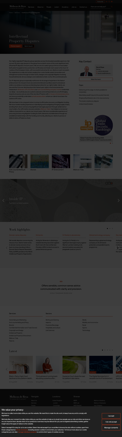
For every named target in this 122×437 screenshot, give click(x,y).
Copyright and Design (16, 330)
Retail (84, 325)
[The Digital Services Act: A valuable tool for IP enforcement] (101, 365)
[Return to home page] (17, 7)
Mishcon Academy (99, 400)
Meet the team (96, 79)
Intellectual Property (15, 333)
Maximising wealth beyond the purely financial (94, 95)
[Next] (117, 248)
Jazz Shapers (98, 405)
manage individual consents (27, 432)
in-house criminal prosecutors (59, 94)
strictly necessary (22, 430)
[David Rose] (87, 70)
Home (11, 13)
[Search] (112, 7)
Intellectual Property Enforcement (20, 335)
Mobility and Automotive (90, 322)
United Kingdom (57, 400)
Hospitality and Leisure (53, 328)
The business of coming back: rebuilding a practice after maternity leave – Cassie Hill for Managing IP (47, 379)
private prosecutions (39, 96)
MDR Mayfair (77, 405)
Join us (74, 7)
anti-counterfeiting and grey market (49, 89)
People (49, 7)
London (55, 403)
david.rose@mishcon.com (104, 73)
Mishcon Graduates (100, 403)
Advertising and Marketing (17, 320)
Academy (65, 7)
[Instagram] (109, 1)
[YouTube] (112, 1)
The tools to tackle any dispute (89, 101)
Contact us (83, 7)
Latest (56, 7)
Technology (86, 330)
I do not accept (111, 421)
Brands (11, 325)
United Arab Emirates (86, 104)
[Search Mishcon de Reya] (102, 7)
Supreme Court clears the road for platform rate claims (74, 377)
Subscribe (100, 2)
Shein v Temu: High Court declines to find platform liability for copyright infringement (21, 378)
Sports (84, 328)
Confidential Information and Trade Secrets (23, 328)
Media (84, 320)
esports (48, 322)
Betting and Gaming (52, 320)
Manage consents (111, 427)
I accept (111, 416)
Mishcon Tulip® (46, 109)
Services (31, 7)
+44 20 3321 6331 (103, 71)
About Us (34, 400)
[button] (3, 200)
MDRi (75, 400)
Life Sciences (50, 330)
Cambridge (56, 405)
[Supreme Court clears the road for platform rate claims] (74, 365)
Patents (11, 341)
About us (40, 7)
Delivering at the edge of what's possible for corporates (93, 91)
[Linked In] (106, 1)
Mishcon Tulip (13, 338)
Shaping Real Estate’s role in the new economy (94, 98)
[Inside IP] (61, 200)
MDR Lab (76, 403)
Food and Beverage (52, 325)
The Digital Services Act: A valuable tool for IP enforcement (100, 377)
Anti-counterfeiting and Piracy (19, 322)
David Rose (100, 67)
